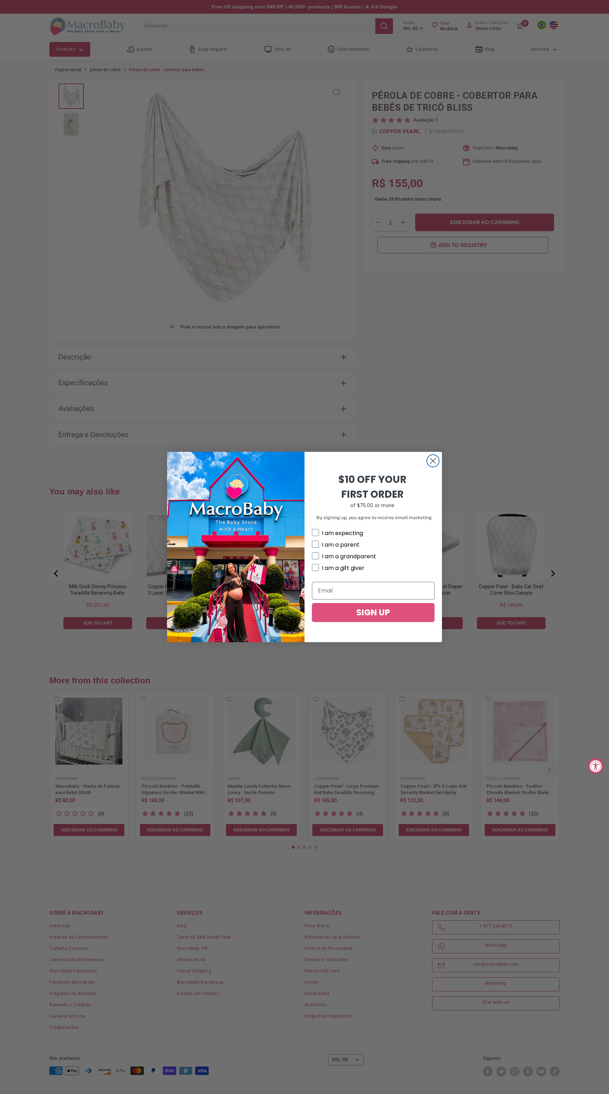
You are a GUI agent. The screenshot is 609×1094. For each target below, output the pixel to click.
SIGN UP (373, 612)
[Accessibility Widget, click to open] (596, 766)
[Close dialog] (433, 461)
